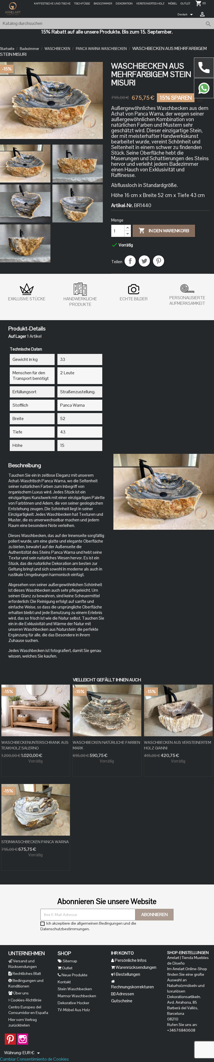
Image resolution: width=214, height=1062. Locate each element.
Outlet (185, 3)
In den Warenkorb (163, 230)
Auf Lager (17, 336)
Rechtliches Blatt (26, 973)
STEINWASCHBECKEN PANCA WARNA (35, 841)
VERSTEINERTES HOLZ (150, 3)
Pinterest (158, 261)
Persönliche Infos (130, 960)
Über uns (21, 993)
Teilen (130, 261)
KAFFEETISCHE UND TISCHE (52, 3)
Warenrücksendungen (135, 967)
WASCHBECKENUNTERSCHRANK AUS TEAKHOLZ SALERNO (35, 745)
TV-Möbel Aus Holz (74, 1009)
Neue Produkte (74, 974)
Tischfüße (82, 3)
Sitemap (69, 960)
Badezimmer (103, 3)
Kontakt (64, 981)
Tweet (144, 261)
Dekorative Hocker (73, 1002)
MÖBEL (172, 3)
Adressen (124, 994)
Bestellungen (127, 974)
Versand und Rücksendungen (22, 963)
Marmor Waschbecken (77, 995)
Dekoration (124, 3)
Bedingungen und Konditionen (25, 983)
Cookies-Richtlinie (26, 1000)
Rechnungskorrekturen (132, 987)
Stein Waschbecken (75, 988)
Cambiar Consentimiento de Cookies (34, 1059)
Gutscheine (121, 1001)
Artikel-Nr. (122, 205)
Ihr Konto (122, 953)
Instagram (22, 1036)
